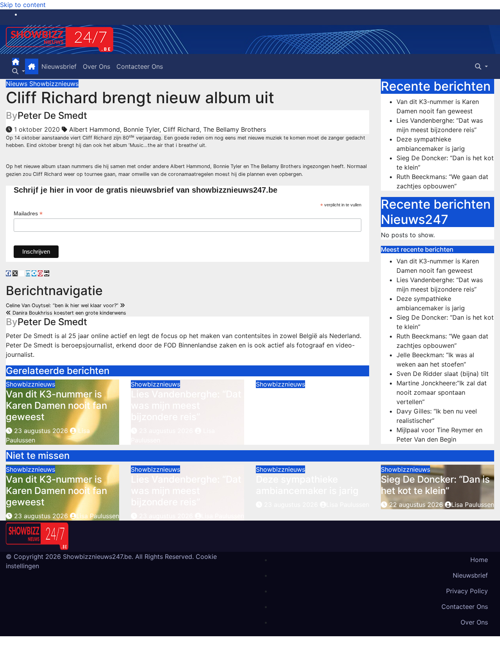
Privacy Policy (467, 591)
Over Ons (96, 66)
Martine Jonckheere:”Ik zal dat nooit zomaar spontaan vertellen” (441, 392)
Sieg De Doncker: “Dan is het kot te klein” (435, 485)
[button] (18, 71)
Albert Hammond (94, 129)
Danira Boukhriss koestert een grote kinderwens (68, 313)
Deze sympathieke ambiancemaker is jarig (307, 399)
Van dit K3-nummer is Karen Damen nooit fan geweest (56, 405)
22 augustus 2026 (417, 504)
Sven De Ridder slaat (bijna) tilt (442, 374)
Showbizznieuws (54, 84)
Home (479, 560)
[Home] (15, 62)
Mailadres (28, 213)
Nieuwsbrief (59, 66)
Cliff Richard (181, 129)
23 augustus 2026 (41, 431)
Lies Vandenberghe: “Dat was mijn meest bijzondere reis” (186, 405)
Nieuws (17, 84)
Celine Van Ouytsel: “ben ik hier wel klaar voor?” (63, 305)
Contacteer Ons (139, 66)
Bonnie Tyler (141, 129)
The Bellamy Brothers (234, 129)
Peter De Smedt (52, 115)
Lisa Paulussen (97, 516)
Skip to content (23, 5)
